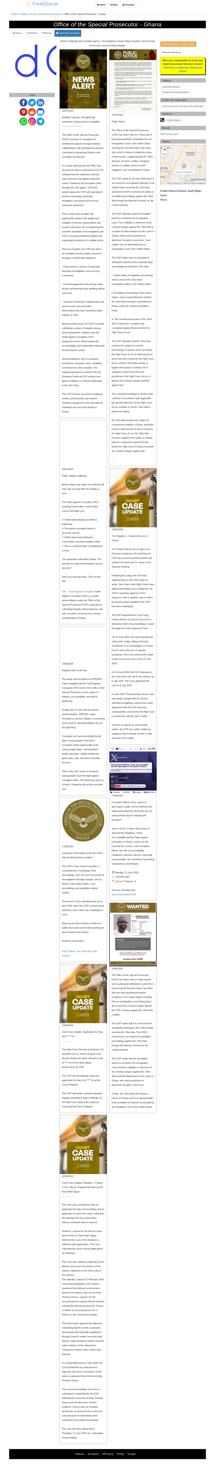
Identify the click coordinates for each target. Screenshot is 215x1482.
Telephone (32, 33)
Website (47, 33)
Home (102, 5)
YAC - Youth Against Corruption (78, 591)
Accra (33, 14)
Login (132, 1454)
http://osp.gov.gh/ (169, 134)
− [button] (165, 154)
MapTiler (177, 183)
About (80, 1454)
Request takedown (171, 52)
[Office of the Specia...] (184, 166)
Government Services (50, 14)
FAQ (121, 1454)
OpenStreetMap (189, 183)
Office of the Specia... (185, 172)
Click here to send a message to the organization (183, 106)
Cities (114, 5)
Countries (129, 5)
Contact (94, 1454)
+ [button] (165, 149)
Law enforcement (171, 86)
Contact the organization (68, 33)
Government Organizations (175, 92)
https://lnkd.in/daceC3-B (124, 894)
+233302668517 (173, 120)
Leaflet (168, 183)
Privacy (108, 1454)
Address (18, 33)
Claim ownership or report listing (178, 44)
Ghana (23, 14)
